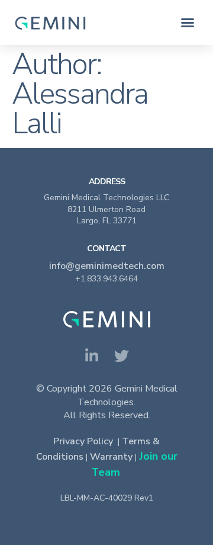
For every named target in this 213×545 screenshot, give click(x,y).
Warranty (111, 456)
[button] (187, 22)
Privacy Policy (83, 441)
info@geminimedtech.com (106, 265)
